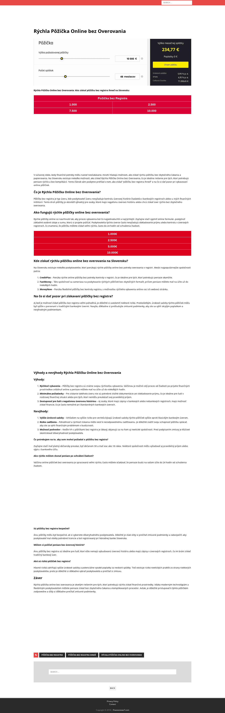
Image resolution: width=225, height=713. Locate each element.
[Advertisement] (112, 18)
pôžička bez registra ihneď (82, 655)
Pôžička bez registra (52, 655)
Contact (112, 704)
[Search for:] (176, 2)
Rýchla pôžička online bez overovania (121, 655)
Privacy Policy (112, 701)
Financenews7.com (121, 710)
